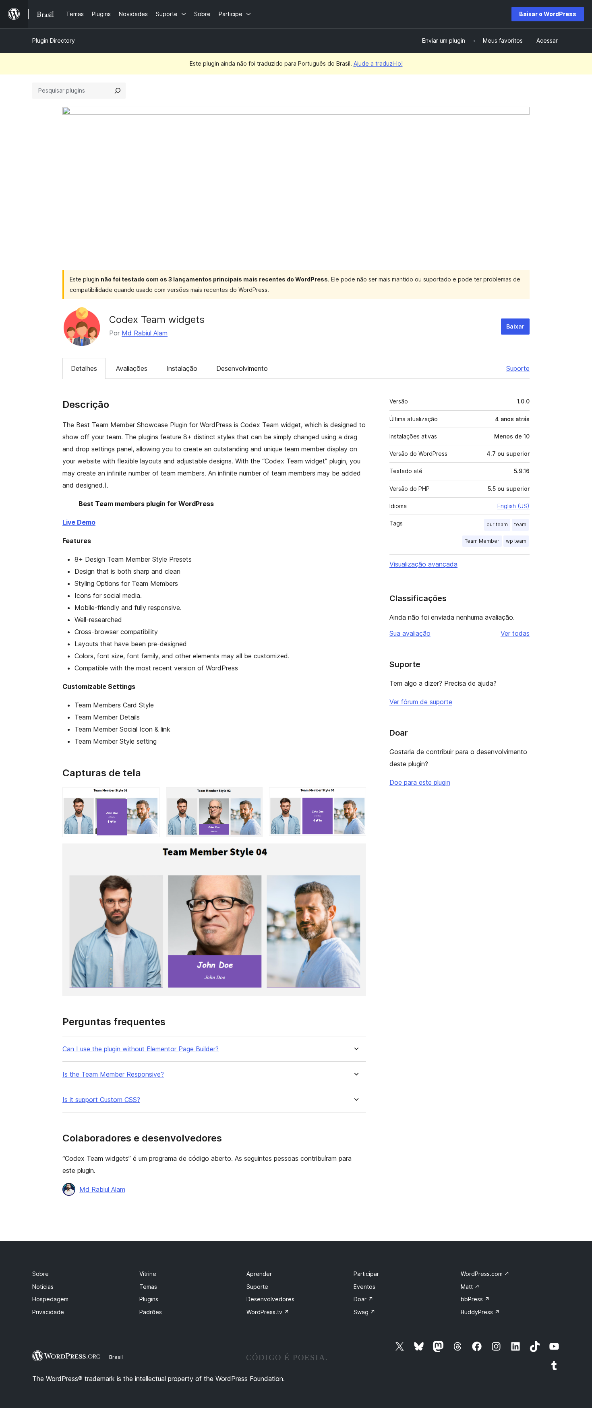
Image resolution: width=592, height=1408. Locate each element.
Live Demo (78, 522)
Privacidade (48, 1312)
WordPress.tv (267, 1312)
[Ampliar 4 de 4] (355, 854)
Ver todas (515, 633)
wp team (516, 541)
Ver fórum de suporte (420, 702)
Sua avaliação (410, 633)
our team (497, 524)
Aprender (259, 1273)
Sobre (40, 1273)
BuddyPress (480, 1312)
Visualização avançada (423, 564)
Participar (366, 1273)
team (520, 524)
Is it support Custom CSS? (101, 1100)
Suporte (518, 368)
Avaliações (131, 368)
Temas (148, 1286)
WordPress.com (485, 1273)
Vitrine (147, 1273)
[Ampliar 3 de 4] (355, 798)
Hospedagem (50, 1299)
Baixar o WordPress (547, 13)
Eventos (364, 1286)
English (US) (513, 505)
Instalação (181, 368)
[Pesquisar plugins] (118, 91)
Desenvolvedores (270, 1299)
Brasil (116, 1357)
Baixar (515, 326)
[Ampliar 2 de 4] (252, 798)
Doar (363, 1299)
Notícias (43, 1286)
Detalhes (84, 368)
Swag (364, 1312)
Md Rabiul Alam (145, 333)
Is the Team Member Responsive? (113, 1074)
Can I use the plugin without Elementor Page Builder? (140, 1049)
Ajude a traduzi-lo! (378, 63)
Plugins (148, 1299)
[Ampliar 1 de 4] (149, 798)
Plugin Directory (53, 40)
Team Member (482, 541)
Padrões (150, 1312)
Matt (470, 1286)
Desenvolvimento (242, 368)
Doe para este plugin (419, 782)
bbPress (475, 1299)
